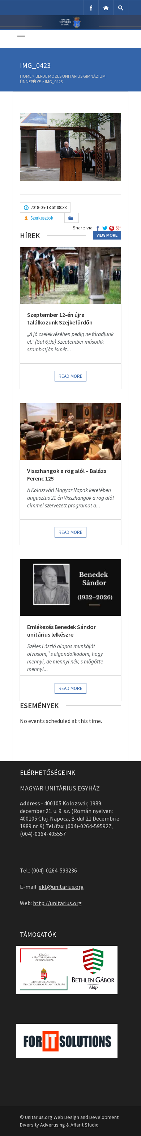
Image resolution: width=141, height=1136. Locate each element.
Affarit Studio (84, 1124)
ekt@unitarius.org (61, 886)
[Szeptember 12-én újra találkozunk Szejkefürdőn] (70, 275)
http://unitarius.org (57, 903)
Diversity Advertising (42, 1124)
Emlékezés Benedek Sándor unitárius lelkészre (61, 630)
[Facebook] (91, 7)
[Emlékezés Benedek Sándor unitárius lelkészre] (70, 587)
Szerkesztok (41, 218)
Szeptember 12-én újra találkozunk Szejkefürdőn (60, 318)
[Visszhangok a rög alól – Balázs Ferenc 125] (70, 431)
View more (107, 235)
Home (25, 76)
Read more (70, 376)
